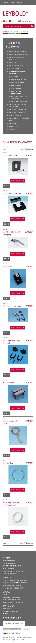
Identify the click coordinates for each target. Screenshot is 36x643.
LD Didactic (12, 629)
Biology (6, 592)
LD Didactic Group (9, 637)
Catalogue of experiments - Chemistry (15, 583)
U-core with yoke (10, 155)
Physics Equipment (9, 561)
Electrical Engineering (10, 611)
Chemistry (7, 577)
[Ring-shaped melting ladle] (18, 435)
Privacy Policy (8, 640)
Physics (6, 558)
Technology (8, 606)
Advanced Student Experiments (13, 571)
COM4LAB (6, 614)
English (12, 2)
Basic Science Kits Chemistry (12, 585)
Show (22, 149)
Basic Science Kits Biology (11, 599)
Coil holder (7, 266)
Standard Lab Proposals (11, 574)
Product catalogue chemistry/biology (15, 580)
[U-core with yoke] (18, 166)
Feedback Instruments (7, 633)
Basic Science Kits (8, 568)
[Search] (32, 26)
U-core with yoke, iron (12, 193)
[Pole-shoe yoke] (18, 394)
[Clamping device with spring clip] (18, 242)
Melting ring (8, 463)
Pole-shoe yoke (9, 382)
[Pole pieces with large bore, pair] (18, 354)
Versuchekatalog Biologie (11, 597)
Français (19, 2)
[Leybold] (15, 6)
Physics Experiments (9, 563)
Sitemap (16, 640)
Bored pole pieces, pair (12, 306)
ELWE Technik (16, 633)
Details (6, 186)
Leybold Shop (26, 629)
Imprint (23, 640)
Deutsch (5, 2)
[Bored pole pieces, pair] (18, 315)
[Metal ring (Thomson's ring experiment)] (18, 516)
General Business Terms (24, 637)
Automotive (6, 609)
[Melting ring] (18, 474)
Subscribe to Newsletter (14, 624)
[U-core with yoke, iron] (18, 205)
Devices (5, 594)
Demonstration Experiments (12, 566)
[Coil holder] (18, 278)
